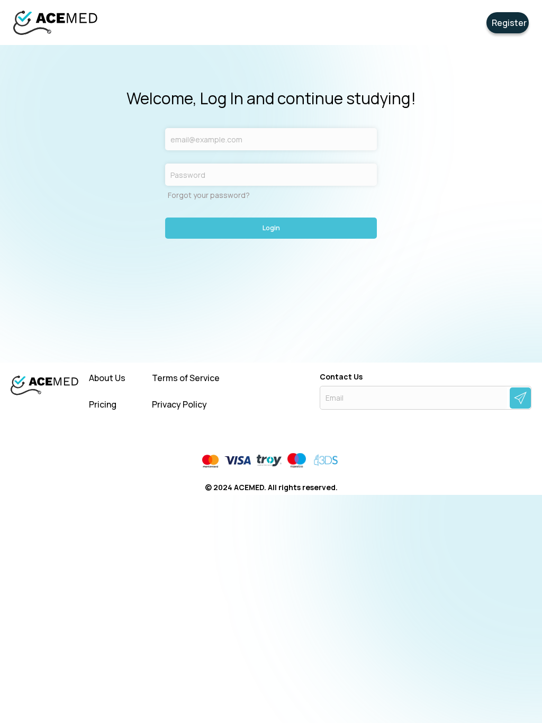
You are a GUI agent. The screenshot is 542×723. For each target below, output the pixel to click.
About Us (107, 378)
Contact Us (341, 377)
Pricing (102, 405)
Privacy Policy (179, 405)
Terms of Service (186, 378)
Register (509, 23)
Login (271, 227)
